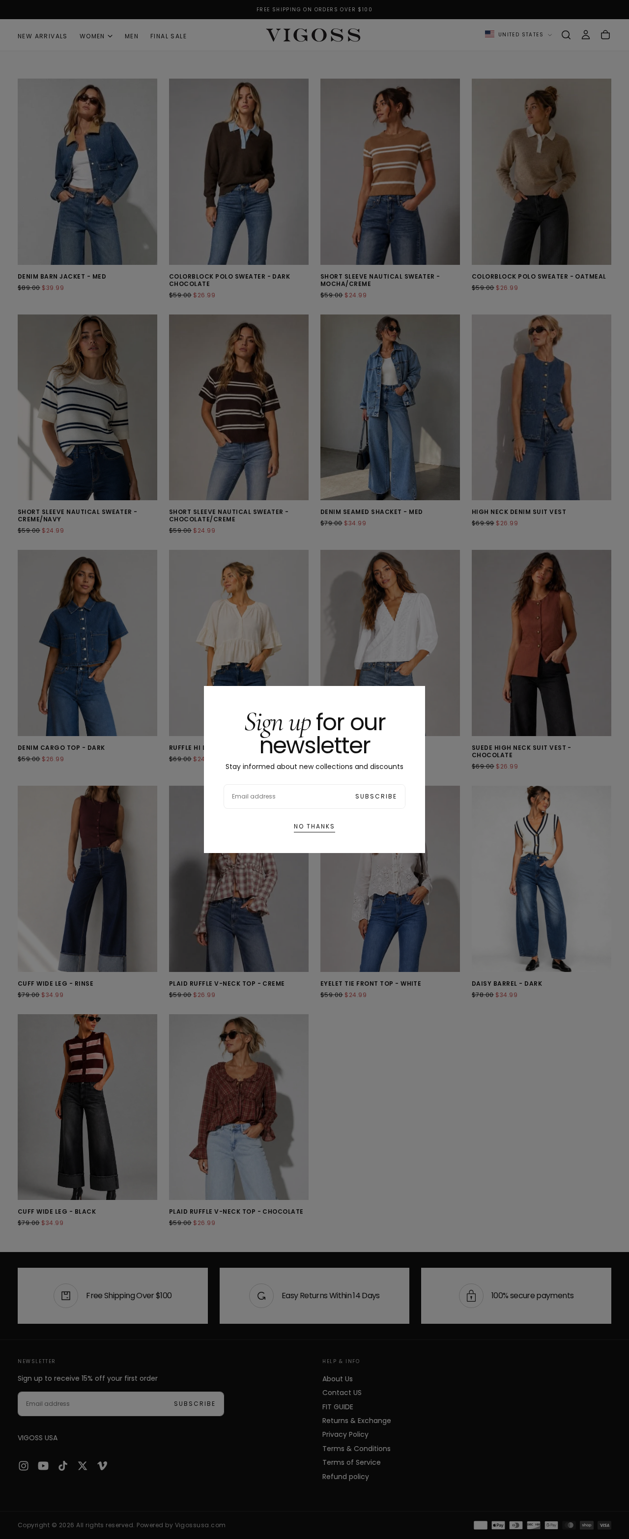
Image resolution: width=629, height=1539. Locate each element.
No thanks (314, 826)
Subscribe (376, 796)
